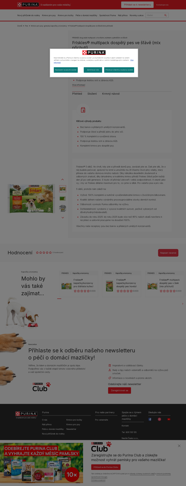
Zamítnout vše (93, 70)
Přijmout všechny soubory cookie (119, 70)
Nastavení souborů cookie (65, 70)
